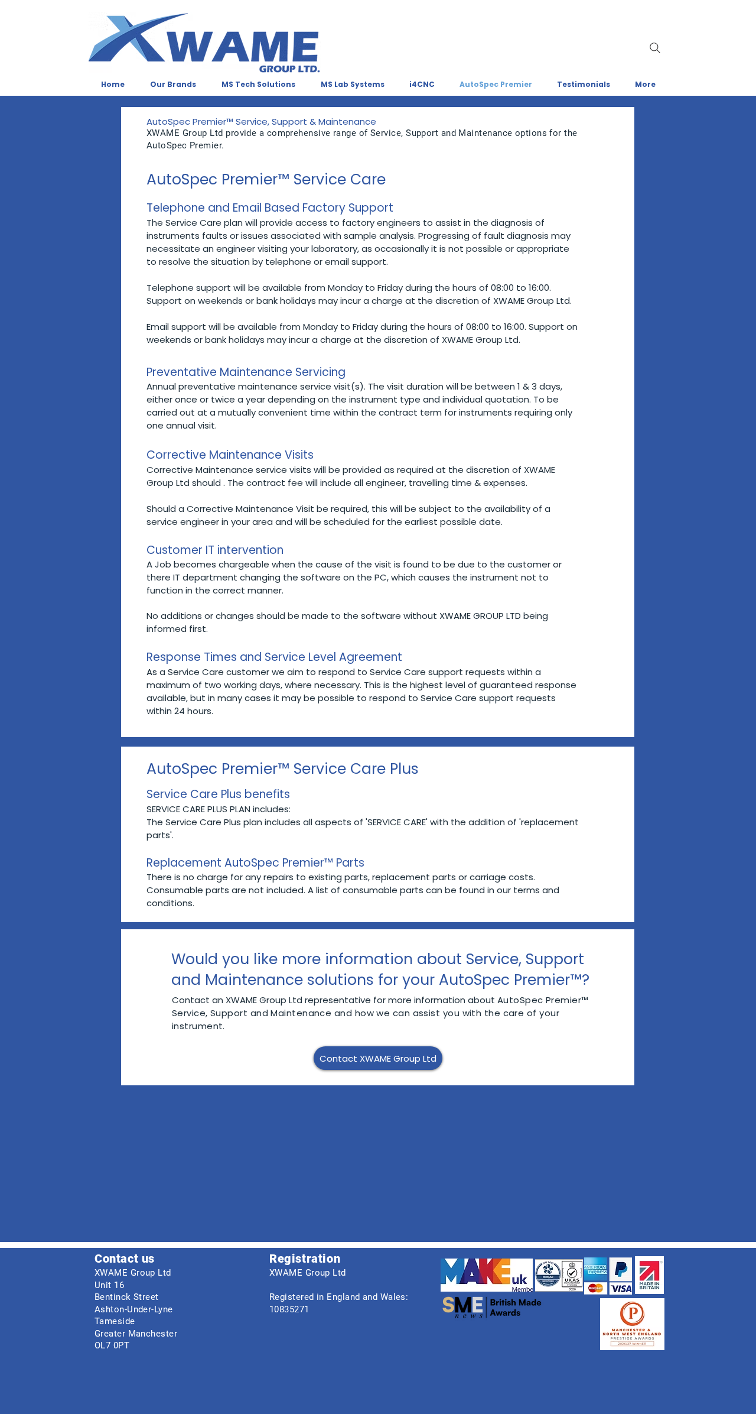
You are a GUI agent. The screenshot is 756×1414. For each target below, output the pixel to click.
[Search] (655, 47)
